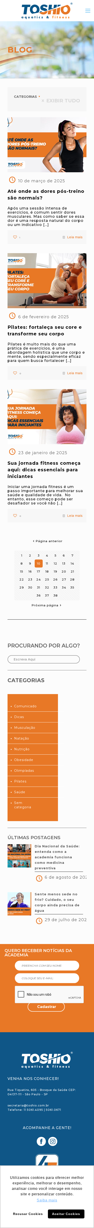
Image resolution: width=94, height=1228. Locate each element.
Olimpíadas (24, 771)
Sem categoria (22, 805)
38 (55, 595)
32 (47, 587)
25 (47, 579)
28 (72, 579)
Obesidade (23, 760)
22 (21, 579)
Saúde (19, 792)
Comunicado (25, 706)
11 (47, 563)
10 (38, 563)
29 (21, 587)
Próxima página (44, 605)
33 (55, 587)
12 (55, 563)
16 (30, 571)
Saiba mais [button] (47, 1200)
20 (64, 571)
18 (47, 571)
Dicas (19, 717)
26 (55, 579)
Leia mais (75, 237)
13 (63, 563)
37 (47, 595)
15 (21, 571)
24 (38, 579)
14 (72, 563)
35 (72, 587)
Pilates (20, 781)
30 (30, 587)
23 (30, 579)
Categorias (25, 97)
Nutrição (22, 749)
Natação (21, 738)
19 (55, 571)
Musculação (24, 728)
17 (38, 571)
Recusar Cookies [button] (28, 1214)
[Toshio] (47, 13)
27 (64, 579)
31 (38, 587)
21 (72, 571)
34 (64, 587)
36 (39, 595)
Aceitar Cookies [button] (66, 1214)
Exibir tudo (63, 100)
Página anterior (49, 541)
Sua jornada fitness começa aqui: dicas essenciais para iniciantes (44, 469)
